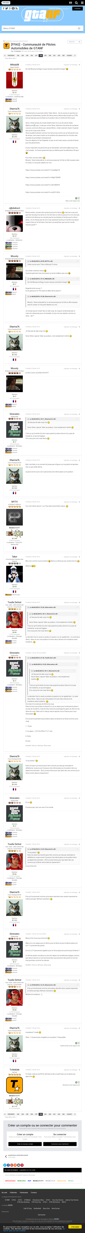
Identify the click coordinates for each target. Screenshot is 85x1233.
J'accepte (75, 1226)
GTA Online (39, 51)
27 (15, 284)
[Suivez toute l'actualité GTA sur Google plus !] (9, 8)
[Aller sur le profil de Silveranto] (14, 429)
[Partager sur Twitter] (4, 1165)
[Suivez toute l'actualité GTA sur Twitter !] (6, 8)
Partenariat (24, 1193)
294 (23, 55)
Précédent (11, 55)
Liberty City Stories (71, 1200)
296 (32, 55)
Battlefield (37, 1208)
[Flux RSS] (17, 8)
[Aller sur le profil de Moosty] (14, 271)
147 (15, 236)
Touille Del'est (14, 602)
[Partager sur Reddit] (15, 1165)
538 (15, 586)
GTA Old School (54, 1202)
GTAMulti (27, 1200)
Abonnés (72, 42)
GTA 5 (20, 1200)
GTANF (7, 1200)
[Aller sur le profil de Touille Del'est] (14, 619)
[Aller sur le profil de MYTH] (14, 517)
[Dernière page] (74, 55)
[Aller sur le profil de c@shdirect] (14, 223)
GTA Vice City (36, 1202)
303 (63, 55)
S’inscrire (77, 8)
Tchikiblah (17, 51)
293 (18, 55)
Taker (67, 201)
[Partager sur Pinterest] (22, 1165)
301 (54, 55)
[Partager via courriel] (18, 1165)
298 (41, 55)
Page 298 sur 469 (10, 58)
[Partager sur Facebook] (8, 1165)
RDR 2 (64, 1202)
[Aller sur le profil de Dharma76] (14, 124)
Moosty (14, 256)
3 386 (15, 538)
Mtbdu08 (14, 64)
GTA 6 (14, 1200)
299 (45, 55)
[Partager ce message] (79, 65)
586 (15, 632)
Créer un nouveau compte (25, 1144)
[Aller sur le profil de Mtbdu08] (14, 80)
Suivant (69, 55)
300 (50, 55)
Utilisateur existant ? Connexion (59, 9)
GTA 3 (45, 1202)
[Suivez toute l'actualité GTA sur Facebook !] (3, 8)
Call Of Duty (28, 1208)
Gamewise (41, 1215)
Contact (34, 1193)
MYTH (14, 501)
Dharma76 (14, 108)
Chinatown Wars (38, 1200)
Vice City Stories (57, 1200)
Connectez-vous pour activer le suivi (16, 41)
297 (36, 55)
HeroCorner (56, 1208)
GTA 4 (48, 1200)
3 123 (15, 1106)
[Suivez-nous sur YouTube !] (13, 8)
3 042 (15, 137)
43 (79, 41)
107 (15, 92)
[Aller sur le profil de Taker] (14, 574)
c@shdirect (14, 208)
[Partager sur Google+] (11, 1165)
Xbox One (46, 1208)
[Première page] (4, 55)
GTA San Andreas (23, 1202)
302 (59, 55)
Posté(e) (33, 65)
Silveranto (14, 414)
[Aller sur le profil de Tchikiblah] (7, 46)
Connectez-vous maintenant (60, 1144)
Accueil (4, 1193)
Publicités (13, 1193)
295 (27, 55)
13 (15, 442)
